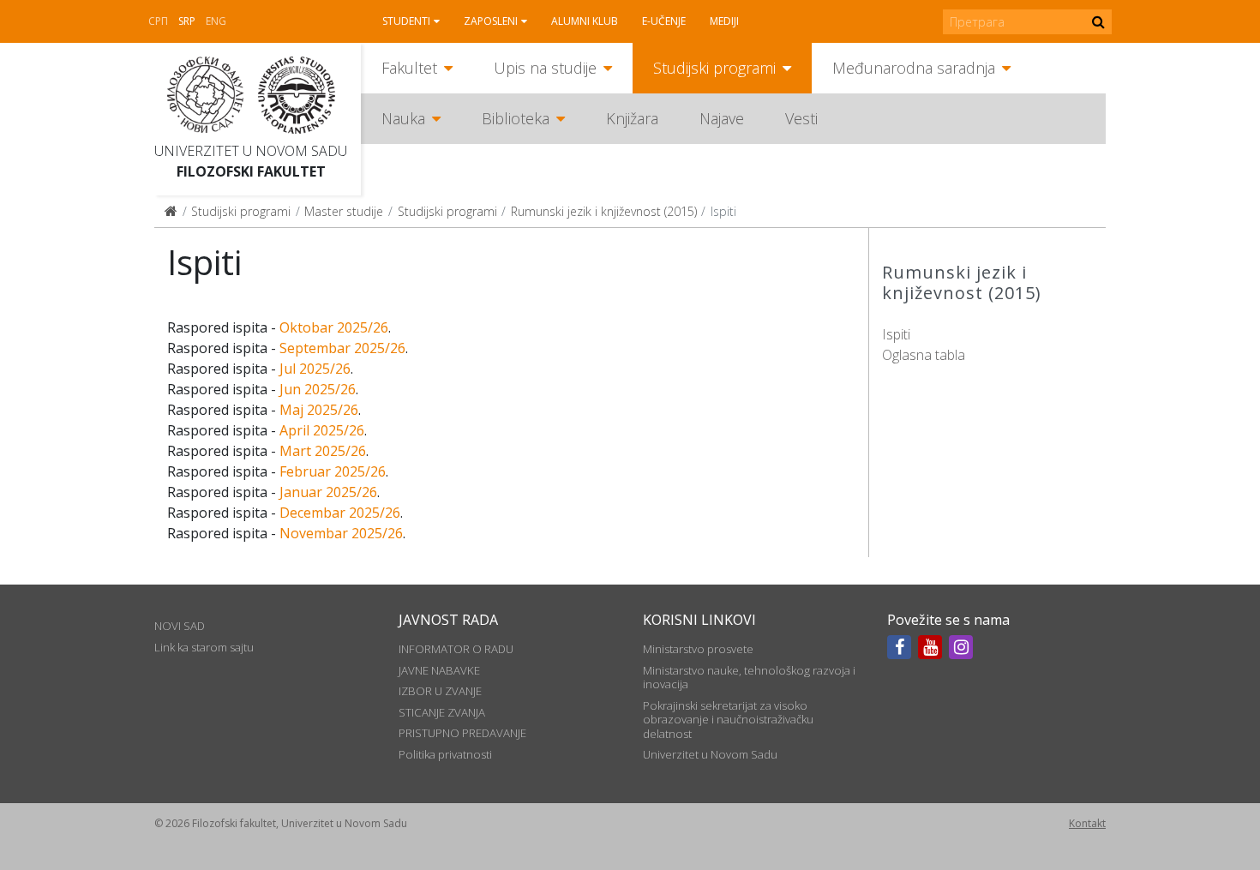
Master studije (343, 211)
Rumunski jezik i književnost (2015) (604, 211)
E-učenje (664, 21)
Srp (186, 21)
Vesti (801, 118)
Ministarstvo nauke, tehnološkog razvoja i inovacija (749, 677)
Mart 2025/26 (322, 450)
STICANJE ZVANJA (442, 712)
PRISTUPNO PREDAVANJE (462, 733)
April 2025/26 (321, 430)
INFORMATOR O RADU (456, 649)
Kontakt (1087, 823)
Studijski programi (714, 67)
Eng (216, 21)
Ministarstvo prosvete (698, 649)
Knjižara (632, 118)
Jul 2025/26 (315, 368)
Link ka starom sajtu (204, 647)
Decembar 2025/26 (339, 512)
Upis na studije (545, 67)
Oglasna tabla (923, 354)
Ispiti (896, 334)
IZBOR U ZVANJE (440, 691)
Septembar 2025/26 (342, 348)
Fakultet (409, 67)
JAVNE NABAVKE (439, 670)
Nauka (403, 118)
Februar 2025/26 (332, 471)
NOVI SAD (179, 625)
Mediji (724, 21)
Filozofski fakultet (251, 171)
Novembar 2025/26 (341, 533)
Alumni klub (584, 21)
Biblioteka (515, 118)
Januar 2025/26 (328, 492)
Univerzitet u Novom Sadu (250, 150)
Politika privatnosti (445, 754)
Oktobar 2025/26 (333, 327)
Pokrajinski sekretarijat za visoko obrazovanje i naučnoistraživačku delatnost (728, 719)
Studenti (406, 21)
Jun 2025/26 (317, 389)
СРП (158, 21)
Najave (721, 118)
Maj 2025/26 (318, 409)
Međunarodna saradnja (913, 67)
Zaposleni (491, 21)
